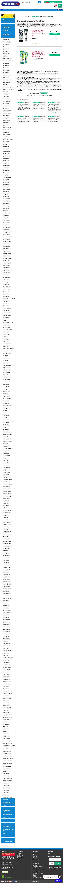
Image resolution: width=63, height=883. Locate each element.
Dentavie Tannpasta (6, 232)
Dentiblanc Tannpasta (7, 234)
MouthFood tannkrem (7, 476)
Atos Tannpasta (5, 84)
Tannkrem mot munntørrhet (7, 768)
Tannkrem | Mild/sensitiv (7, 760)
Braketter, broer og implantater (7, 811)
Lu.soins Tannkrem (6, 453)
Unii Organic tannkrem (7, 681)
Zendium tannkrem (6, 727)
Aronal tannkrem (6, 77)
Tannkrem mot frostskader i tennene (8, 764)
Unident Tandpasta (6, 679)
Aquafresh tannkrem (6, 70)
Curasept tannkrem (6, 212)
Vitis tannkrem (5, 695)
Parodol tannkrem (6, 539)
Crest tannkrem (5, 210)
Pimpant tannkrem (6, 562)
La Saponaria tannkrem (7, 419)
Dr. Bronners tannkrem (7, 253)
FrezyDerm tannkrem (6, 334)
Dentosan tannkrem (6, 237)
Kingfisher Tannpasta (6, 413)
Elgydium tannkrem (6, 289)
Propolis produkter (7, 817)
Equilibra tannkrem (6, 305)
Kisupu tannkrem (6, 415)
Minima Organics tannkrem (7, 470)
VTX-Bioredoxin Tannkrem (7, 696)
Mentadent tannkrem (6, 467)
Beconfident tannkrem (7, 110)
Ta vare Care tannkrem (7, 650)
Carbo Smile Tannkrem (7, 175)
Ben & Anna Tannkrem (7, 113)
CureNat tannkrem (6, 213)
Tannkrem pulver (6, 769)
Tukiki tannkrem (6, 674)
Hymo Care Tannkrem (7, 381)
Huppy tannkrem (6, 377)
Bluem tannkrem (6, 158)
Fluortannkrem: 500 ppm (7, 740)
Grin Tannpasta (5, 355)
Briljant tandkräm (6, 168)
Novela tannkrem (6, 505)
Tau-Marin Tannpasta (6, 653)
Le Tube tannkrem (6, 436)
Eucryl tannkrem (6, 310)
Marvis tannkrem (6, 458)
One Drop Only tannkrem (7, 519)
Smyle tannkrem (6, 636)
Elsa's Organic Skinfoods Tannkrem (9, 298)
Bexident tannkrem (6, 120)
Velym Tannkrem (6, 688)
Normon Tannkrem (6, 503)
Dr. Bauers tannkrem (6, 251)
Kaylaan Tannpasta (6, 403)
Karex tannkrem (6, 401)
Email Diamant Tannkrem (7, 300)
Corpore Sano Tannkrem (7, 201)
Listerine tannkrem (6, 445)
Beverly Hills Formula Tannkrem (8, 118)
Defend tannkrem (6, 218)
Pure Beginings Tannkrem (7, 583)
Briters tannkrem (6, 172)
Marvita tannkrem (6, 460)
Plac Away (4, 565)
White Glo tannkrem (6, 705)
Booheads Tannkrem (6, 165)
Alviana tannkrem (6, 53)
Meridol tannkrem (6, 469)
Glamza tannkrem (6, 346)
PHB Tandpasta (5, 558)
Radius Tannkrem (6, 591)
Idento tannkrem (6, 384)
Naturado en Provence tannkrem (8, 488)
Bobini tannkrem (6, 162)
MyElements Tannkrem (7, 481)
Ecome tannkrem (6, 279)
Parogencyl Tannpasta (7, 543)
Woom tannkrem (6, 715)
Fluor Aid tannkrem (6, 325)
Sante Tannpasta (6, 607)
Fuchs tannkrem (6, 338)
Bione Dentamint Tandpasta (8, 139)
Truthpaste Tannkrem (6, 672)
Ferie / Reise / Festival (7, 814)
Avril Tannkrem (5, 91)
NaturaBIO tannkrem (6, 486)
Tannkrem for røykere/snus (8, 778)
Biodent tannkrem (6, 132)
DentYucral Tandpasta (7, 241)
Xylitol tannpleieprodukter (8, 823)
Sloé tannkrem (5, 627)
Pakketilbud (5, 836)
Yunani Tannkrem (6, 726)
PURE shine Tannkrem (6, 586)
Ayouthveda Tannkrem (7, 92)
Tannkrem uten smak (6, 792)
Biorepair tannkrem (6, 143)
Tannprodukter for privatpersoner (7, 34)
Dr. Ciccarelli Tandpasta (7, 255)
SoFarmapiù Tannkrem (7, 638)
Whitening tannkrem (6, 788)
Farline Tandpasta (6, 319)
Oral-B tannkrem (6, 526)
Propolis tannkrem (6, 785)
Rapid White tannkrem (7, 593)
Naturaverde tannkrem (7, 491)
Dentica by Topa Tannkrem (7, 236)
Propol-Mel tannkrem (6, 574)
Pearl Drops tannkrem (7, 555)
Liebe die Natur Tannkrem (7, 441)
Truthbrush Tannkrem (6, 671)
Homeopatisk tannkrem (7, 751)
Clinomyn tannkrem (6, 189)
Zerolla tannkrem (6, 729)
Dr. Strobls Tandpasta (7, 263)
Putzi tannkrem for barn (7, 588)
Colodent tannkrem (6, 198)
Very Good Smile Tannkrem (7, 691)
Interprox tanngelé (6, 389)
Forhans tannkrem (6, 331)
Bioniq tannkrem (6, 141)
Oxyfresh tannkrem (6, 533)
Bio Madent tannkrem (7, 127)
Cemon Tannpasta (6, 179)
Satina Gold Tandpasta (7, 610)
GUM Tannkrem (5, 357)
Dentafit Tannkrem (6, 225)
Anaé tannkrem (5, 56)
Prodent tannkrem (6, 570)
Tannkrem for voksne (6, 781)
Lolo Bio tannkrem (6, 450)
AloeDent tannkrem (6, 49)
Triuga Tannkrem (6, 665)
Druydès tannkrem (6, 265)
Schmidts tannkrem (6, 615)
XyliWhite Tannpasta (6, 736)
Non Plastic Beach (6, 500)
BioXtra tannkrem (6, 149)
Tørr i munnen (6, 807)
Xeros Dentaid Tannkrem (7, 717)
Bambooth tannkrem (6, 101)
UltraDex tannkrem (6, 677)
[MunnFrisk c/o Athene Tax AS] (10, 3)
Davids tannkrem (6, 217)
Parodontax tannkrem (7, 541)
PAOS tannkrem (5, 536)
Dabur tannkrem (6, 215)
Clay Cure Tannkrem (6, 187)
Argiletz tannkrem (6, 72)
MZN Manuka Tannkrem (7, 482)
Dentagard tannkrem (6, 227)
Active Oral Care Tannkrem (7, 42)
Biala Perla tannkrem (6, 122)
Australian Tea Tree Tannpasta (8, 89)
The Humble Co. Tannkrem (7, 658)
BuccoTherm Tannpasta (7, 174)
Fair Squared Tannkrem (7, 315)
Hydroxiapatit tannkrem (7, 766)
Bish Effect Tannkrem (6, 153)
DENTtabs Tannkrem (6, 239)
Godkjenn (58, 863)
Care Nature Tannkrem (7, 177)
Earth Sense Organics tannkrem (8, 268)
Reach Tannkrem (6, 595)
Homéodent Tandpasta (7, 375)
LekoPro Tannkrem (6, 431)
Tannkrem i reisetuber (7, 761)
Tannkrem (5, 37)
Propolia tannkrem (6, 576)
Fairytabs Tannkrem (6, 317)
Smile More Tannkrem (6, 631)
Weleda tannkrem (6, 702)
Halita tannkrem (6, 363)
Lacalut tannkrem (6, 422)
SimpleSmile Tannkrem (7, 624)
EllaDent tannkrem (6, 294)
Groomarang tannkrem (7, 353)
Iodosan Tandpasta (6, 391)
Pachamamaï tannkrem (7, 534)
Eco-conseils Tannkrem (7, 272)
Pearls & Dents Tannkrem (7, 546)
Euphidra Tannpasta (6, 312)
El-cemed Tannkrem (6, 287)
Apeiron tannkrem (6, 63)
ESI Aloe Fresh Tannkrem (7, 308)
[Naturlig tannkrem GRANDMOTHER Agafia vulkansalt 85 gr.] (24, 35)
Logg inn (59, 9)
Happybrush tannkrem (7, 367)
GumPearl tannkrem (6, 358)
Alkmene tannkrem (6, 48)
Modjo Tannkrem (6, 474)
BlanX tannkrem (6, 155)
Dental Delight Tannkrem (7, 231)
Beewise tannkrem (6, 111)
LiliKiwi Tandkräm (6, 443)
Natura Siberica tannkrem (7, 484)
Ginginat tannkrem (6, 344)
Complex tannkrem (6, 199)
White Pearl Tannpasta (7, 707)
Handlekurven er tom (54, 2)
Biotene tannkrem (6, 146)
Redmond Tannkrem (6, 596)
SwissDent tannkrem (6, 646)
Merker (4, 19)
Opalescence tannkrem (7, 524)
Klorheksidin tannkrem (7, 753)
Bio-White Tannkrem (6, 129)
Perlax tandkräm (6, 551)
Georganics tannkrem (7, 343)
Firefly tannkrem (6, 320)
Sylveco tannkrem (6, 648)
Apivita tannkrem (6, 67)
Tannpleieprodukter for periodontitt (8, 820)
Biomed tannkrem (6, 136)
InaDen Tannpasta (6, 386)
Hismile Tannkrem (6, 374)
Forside (4, 833)
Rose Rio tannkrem (6, 602)
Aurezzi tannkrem (6, 86)
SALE (4, 16)
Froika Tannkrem (6, 336)
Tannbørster (5, 30)
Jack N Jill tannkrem (6, 396)
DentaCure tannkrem (6, 222)
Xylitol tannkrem (6, 790)
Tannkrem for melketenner (7, 776)
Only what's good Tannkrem (8, 520)
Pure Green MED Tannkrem (7, 584)
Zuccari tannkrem (6, 733)
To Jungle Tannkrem (6, 662)
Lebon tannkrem (6, 429)
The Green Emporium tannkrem (8, 657)
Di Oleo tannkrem (6, 248)
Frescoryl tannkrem (6, 332)
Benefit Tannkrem (6, 115)
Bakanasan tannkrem (6, 98)
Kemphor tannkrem (6, 408)
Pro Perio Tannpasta (6, 569)
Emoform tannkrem (6, 301)
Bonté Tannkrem (6, 163)
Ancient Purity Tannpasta (7, 58)
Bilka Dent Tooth (6, 125)
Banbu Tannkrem (6, 103)
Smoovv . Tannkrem (6, 634)
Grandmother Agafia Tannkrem (8, 348)
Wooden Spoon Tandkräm (7, 714)
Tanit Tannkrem (5, 652)
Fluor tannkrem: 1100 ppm (7, 743)
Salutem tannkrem (6, 603)
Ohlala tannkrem (6, 515)
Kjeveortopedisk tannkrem (7, 756)
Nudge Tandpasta (6, 507)
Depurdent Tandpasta (7, 243)
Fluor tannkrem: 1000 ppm (7, 741)
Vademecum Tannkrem (7, 684)
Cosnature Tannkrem (6, 206)
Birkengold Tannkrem (6, 151)
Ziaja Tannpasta (5, 731)
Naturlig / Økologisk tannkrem (8, 754)
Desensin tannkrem (6, 246)
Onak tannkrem (5, 517)
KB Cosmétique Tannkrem (7, 405)
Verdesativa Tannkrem (7, 690)
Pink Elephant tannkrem (7, 564)
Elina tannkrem (5, 293)
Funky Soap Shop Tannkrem (7, 339)
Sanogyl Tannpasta (6, 605)
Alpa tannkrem (5, 51)
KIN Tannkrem (5, 412)
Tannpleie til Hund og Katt (8, 841)
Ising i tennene (6, 805)
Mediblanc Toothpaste (7, 463)
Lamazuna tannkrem (6, 426)
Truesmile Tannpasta (6, 669)
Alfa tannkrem (5, 46)
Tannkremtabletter (6, 773)
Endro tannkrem (6, 303)
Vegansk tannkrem (6, 787)
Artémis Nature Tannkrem (7, 79)
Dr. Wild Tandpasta (6, 710)
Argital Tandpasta (6, 74)
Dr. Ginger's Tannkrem (7, 256)
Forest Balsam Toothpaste (7, 329)
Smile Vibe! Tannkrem (6, 629)
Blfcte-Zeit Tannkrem (6, 160)
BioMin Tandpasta (6, 137)
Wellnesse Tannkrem (6, 703)
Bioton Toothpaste (6, 148)
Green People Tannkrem (7, 351)
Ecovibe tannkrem (6, 284)
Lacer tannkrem (5, 424)
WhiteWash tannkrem (6, 709)
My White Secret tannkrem (7, 479)
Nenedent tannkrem (6, 498)
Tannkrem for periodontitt (7, 780)
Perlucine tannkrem (6, 553)
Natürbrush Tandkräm (7, 493)
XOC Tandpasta (5, 722)
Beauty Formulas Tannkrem (7, 106)
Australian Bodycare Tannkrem (8, 87)
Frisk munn (5, 22)
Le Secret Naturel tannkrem (7, 434)
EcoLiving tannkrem (6, 277)
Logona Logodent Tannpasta (8, 448)
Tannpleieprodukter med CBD (8, 830)
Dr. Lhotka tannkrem (6, 260)
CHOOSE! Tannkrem (6, 184)
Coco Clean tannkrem (7, 194)
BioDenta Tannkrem (6, 134)
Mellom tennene (6, 24)
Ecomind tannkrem (6, 281)
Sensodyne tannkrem (6, 619)
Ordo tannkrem (5, 529)
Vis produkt (55, 33)
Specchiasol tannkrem (7, 639)
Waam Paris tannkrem (7, 698)
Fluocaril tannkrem (6, 324)
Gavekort (5, 838)
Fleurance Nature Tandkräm (8, 322)
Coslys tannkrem (6, 205)
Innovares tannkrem (6, 388)
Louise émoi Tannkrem (7, 451)
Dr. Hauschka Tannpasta (7, 258)
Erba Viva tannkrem (6, 306)
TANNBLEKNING (6, 27)
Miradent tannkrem (6, 472)
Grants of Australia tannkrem (8, 350)
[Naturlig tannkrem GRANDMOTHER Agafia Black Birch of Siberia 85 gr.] (24, 57)
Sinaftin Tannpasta (6, 626)
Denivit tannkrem (6, 220)
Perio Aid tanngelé (6, 550)
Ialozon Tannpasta (6, 382)
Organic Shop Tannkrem (7, 531)
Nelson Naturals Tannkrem (7, 496)
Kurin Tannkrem (5, 417)
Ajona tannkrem (6, 44)
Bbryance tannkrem (6, 105)
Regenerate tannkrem (7, 598)
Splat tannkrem (5, 641)
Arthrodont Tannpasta (7, 80)
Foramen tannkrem (6, 327)
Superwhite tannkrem (6, 645)
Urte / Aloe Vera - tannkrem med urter (8, 749)
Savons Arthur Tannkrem (7, 612)
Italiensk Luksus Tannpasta (7, 797)
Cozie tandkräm (6, 208)
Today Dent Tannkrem (7, 664)
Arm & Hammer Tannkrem (7, 75)
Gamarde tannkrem (6, 341)
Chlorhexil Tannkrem (6, 186)
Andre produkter (6, 826)
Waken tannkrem (6, 700)
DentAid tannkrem (6, 229)
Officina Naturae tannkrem (7, 514)
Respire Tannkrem (6, 600)
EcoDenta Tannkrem (6, 274)
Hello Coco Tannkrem (6, 370)
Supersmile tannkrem (6, 643)
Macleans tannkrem (6, 455)
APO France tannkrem (7, 68)
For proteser (5, 799)
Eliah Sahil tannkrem (6, 291)
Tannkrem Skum (5, 771)
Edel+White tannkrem (6, 286)
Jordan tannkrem (6, 400)
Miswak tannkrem (6, 783)
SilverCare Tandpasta (6, 622)
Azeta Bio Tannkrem (6, 94)
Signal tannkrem (6, 621)
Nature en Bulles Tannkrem (7, 495)
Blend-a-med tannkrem (7, 156)
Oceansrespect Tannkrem (7, 508)
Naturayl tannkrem (6, 489)
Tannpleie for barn (7, 802)
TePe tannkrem (5, 655)
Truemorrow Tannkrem (7, 667)
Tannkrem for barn (6, 775)
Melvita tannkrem (6, 465)
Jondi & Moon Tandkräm (7, 398)
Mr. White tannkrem (6, 477)
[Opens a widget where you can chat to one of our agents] (58, 880)
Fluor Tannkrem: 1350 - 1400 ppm (9, 745)
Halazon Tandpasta (6, 362)
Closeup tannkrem (6, 191)
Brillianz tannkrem (6, 170)
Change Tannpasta (6, 180)
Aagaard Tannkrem (6, 41)
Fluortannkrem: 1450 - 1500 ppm (8, 746)
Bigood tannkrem (6, 124)
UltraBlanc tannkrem (6, 676)
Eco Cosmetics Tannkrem (7, 270)
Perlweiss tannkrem (6, 557)
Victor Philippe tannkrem (7, 693)
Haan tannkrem (5, 360)
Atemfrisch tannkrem (6, 82)
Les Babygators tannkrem (7, 432)
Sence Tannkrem (6, 617)
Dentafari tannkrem (6, 224)
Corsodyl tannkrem (6, 203)
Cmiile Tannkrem (6, 193)
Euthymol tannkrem (6, 313)
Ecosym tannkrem (6, 282)
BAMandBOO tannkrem (7, 99)
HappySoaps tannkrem (7, 369)
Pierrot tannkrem (6, 560)
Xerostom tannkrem (6, 719)
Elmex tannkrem (6, 296)
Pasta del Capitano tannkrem (8, 545)
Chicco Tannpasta (6, 182)
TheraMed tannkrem (6, 660)
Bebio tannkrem (6, 108)
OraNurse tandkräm (6, 527)
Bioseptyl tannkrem (6, 144)
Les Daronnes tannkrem (7, 438)
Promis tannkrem (6, 572)
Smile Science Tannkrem (7, 633)
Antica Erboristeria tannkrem (8, 60)
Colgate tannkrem (6, 196)
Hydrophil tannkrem (6, 379)
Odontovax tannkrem (7, 512)
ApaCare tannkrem (6, 61)
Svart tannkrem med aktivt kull (8, 758)
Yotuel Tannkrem (6, 724)
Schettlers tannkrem (6, 614)
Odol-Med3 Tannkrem (7, 510)
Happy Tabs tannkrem (7, 365)
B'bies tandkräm (6, 96)
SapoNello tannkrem (6, 608)
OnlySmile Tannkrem (6, 522)
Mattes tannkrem (6, 462)
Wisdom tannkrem (6, 712)
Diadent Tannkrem (6, 250)
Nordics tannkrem (6, 501)
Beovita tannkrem (6, 117)
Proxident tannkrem (6, 579)
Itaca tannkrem (5, 393)
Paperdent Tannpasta (6, 538)
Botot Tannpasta (6, 167)
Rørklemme (5, 794)
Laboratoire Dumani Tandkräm (8, 420)
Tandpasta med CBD (6, 795)
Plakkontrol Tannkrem (7, 567)
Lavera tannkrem (6, 427)
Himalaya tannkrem (6, 372)
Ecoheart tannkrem (6, 275)
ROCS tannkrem (5, 589)
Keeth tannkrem (6, 407)
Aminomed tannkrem (6, 55)
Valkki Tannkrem (6, 686)
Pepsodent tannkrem (6, 548)
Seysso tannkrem (6, 734)
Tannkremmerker (6, 39)
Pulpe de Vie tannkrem (7, 581)
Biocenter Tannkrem (6, 130)
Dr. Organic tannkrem (7, 262)
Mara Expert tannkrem (7, 457)
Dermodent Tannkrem (7, 244)
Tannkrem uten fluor (6, 738)
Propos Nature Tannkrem (7, 577)
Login (49, 853)
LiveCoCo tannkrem (6, 446)
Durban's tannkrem (6, 267)
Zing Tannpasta (5, 721)
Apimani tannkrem (6, 65)
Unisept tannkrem (6, 683)
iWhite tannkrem (6, 394)
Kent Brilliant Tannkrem (7, 410)
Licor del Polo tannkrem (7, 439)
